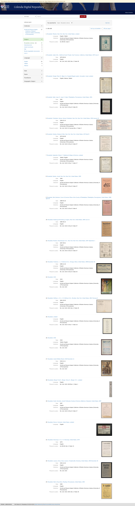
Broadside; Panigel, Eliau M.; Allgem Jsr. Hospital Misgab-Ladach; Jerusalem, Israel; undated (70, 76)
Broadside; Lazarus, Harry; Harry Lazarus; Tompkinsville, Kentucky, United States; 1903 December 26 (73, 460)
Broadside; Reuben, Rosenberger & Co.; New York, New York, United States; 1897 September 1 (71, 240)
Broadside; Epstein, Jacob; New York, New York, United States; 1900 (64, 176)
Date (25, 70)
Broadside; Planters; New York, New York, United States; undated (63, 34)
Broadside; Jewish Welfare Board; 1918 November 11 (61, 359)
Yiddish (26, 63)
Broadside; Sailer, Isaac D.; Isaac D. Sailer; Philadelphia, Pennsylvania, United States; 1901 (69, 97)
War (25, 49)
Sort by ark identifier (96, 28)
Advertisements (28, 45)
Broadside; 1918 (52, 337)
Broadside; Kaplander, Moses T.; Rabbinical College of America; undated (65, 155)
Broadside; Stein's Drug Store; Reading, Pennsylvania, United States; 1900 (66, 482)
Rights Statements (38, 504)
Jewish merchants (28, 47)
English (26, 61)
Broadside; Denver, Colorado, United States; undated (61, 422)
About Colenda (129, 12)
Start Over (107, 22)
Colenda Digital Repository (6, 7)
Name (26, 74)
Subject (26, 39)
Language (27, 58)
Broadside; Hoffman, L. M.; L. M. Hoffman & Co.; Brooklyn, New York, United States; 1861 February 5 (73, 298)
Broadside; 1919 (52, 277)
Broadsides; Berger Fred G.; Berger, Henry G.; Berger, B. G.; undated (65, 380)
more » (26, 53)
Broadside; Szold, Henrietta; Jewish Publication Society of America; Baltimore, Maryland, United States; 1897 (74, 401)
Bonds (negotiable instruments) (32, 51)
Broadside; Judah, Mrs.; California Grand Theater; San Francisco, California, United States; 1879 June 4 (73, 55)
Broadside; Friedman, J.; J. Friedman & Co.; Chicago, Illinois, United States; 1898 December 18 (71, 261)
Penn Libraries (6, 504)
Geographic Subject (29, 81)
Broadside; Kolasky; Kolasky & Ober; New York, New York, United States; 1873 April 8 (68, 134)
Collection (27, 26)
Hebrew (26, 65)
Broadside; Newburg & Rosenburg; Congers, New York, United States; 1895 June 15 (68, 219)
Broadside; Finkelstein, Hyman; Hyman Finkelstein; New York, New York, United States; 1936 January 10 (73, 118)
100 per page (106, 28)
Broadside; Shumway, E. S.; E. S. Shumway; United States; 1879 (64, 439)
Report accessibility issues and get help (51, 504)
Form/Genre (27, 77)
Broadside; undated (52, 316)
